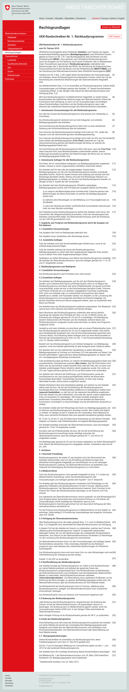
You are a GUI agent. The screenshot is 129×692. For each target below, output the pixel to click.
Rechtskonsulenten (16, 41)
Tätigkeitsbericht (15, 49)
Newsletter (69, 18)
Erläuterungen (14, 75)
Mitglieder (12, 37)
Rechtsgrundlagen (13, 52)
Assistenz (12, 45)
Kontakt (49, 18)
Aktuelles (59, 18)
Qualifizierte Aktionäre (17, 64)
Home (41, 18)
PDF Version (114, 36)
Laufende (12, 60)
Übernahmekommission (15, 33)
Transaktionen (11, 56)
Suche (10, 71)
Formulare (9, 79)
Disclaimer (81, 18)
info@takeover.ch (46, 686)
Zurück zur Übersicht (111, 27)
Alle (9, 67)
